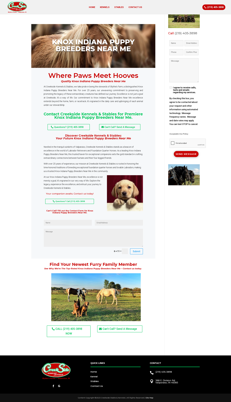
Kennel (94, 376)
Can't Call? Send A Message (120, 127)
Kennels (104, 7)
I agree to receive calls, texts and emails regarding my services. (184, 90)
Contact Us (135, 7)
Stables (119, 7)
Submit (136, 251)
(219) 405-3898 (215, 7)
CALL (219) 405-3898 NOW (68, 331)
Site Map (149, 398)
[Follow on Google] (59, 386)
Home (92, 7)
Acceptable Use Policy (178, 134)
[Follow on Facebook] (53, 386)
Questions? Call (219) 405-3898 (70, 201)
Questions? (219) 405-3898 (68, 127)
